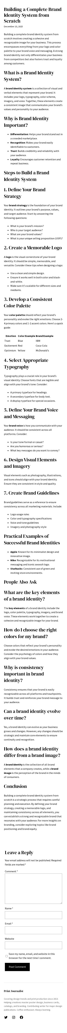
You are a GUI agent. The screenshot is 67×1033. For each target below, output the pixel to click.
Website (9, 938)
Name (9, 908)
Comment (11, 871)
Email (9, 923)
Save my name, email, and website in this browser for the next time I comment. (32, 956)
